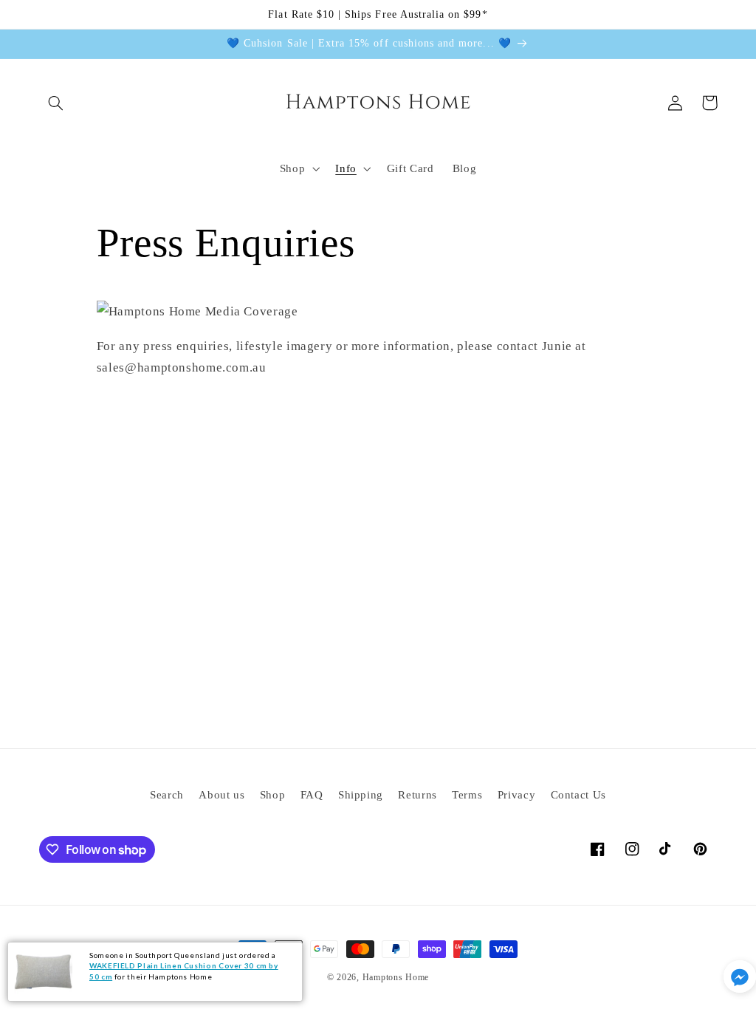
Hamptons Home (396, 977)
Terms (467, 795)
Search (167, 795)
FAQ (311, 795)
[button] (56, 103)
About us (221, 795)
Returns (417, 795)
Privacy (516, 795)
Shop (273, 795)
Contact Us (578, 795)
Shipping (360, 795)
